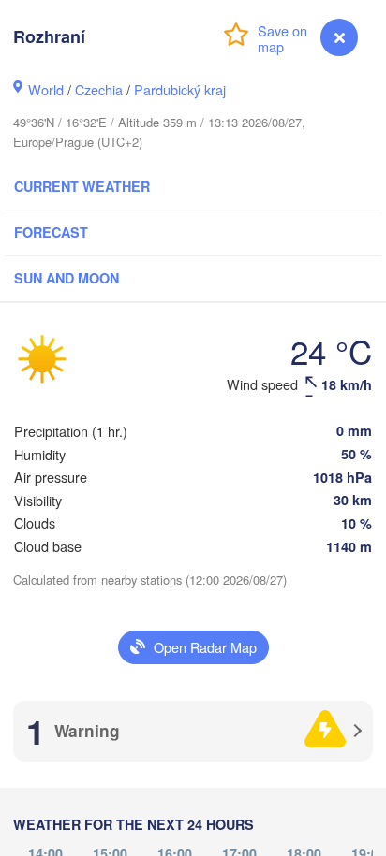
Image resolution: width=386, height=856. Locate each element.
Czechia (99, 89)
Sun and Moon (66, 277)
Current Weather (82, 186)
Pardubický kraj (180, 89)
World (46, 89)
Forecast (51, 232)
